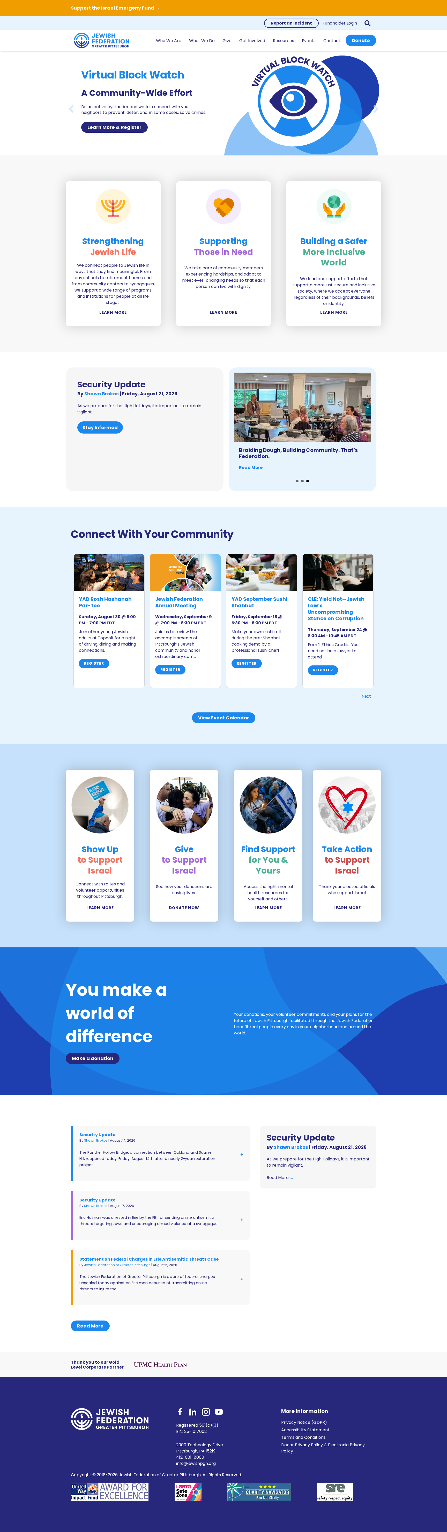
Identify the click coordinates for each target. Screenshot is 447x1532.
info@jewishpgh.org (196, 1463)
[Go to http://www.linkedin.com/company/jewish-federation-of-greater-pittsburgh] (193, 1412)
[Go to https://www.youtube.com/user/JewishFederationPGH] (219, 1412)
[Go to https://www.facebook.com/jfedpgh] (180, 1412)
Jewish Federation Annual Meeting (179, 602)
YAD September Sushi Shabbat (259, 602)
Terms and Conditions (303, 1437)
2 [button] (302, 481)
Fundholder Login (340, 23)
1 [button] (297, 481)
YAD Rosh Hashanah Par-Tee (105, 602)
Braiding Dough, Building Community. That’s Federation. (298, 453)
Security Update (111, 384)
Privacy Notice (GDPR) (304, 1422)
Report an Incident (291, 23)
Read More (251, 467)
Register (94, 663)
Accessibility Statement (305, 1430)
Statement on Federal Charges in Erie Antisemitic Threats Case (149, 1259)
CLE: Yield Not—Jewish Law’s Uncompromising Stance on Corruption (336, 609)
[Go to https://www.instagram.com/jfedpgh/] (206, 1412)
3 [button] (307, 481)
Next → (369, 696)
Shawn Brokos (102, 393)
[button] (368, 23)
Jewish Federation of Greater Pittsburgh (117, 1265)
